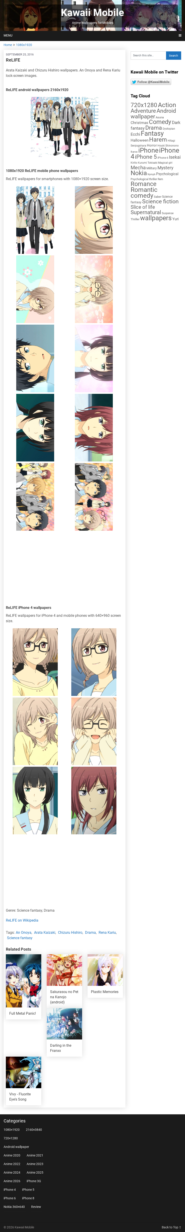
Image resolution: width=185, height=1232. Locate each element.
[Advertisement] (64, 569)
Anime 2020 (12, 1155)
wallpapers (156, 218)
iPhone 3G (34, 1181)
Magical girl (165, 162)
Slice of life (143, 207)
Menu (8, 35)
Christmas (139, 122)
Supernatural (146, 212)
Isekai (175, 157)
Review (36, 1207)
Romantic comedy (144, 192)
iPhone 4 (10, 1189)
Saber (157, 196)
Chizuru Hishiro (70, 932)
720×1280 (11, 1138)
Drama (90, 932)
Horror (152, 145)
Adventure (143, 110)
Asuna (160, 117)
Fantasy (152, 133)
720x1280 (144, 105)
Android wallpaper (153, 114)
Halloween (139, 140)
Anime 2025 (35, 1172)
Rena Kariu (107, 932)
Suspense (167, 213)
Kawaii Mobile (92, 12)
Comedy (160, 122)
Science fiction (160, 201)
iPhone (148, 150)
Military (151, 168)
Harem (158, 139)
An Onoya (23, 932)
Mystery (165, 167)
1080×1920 (12, 1129)
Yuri (175, 219)
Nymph (151, 174)
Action (167, 105)
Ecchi (135, 134)
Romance (143, 184)
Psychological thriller (144, 179)
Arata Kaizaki (44, 932)
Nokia (139, 173)
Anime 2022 (12, 1164)
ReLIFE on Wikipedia (22, 920)
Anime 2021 (35, 1155)
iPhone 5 (146, 157)
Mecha (138, 167)
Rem (160, 179)
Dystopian (169, 128)
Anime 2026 (12, 1181)
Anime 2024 (12, 1172)
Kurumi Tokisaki (147, 162)
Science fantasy (19, 938)
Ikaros (134, 151)
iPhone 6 (162, 157)
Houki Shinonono (168, 145)
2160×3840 (34, 1129)
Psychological (167, 174)
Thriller (135, 219)
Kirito (134, 162)
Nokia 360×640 (14, 1207)
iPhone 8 (28, 1198)
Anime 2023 (35, 1164)
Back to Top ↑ (171, 1227)
